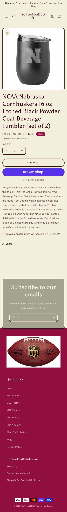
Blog (9, 439)
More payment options (33, 180)
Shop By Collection (17, 432)
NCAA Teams (14, 425)
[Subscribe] (53, 318)
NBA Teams (13, 410)
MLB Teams (13, 403)
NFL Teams (13, 395)
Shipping (6, 138)
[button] (6, 16)
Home (10, 388)
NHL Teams (13, 417)
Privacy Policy (14, 447)
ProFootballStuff (28, 506)
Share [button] (9, 244)
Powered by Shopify (44, 506)
